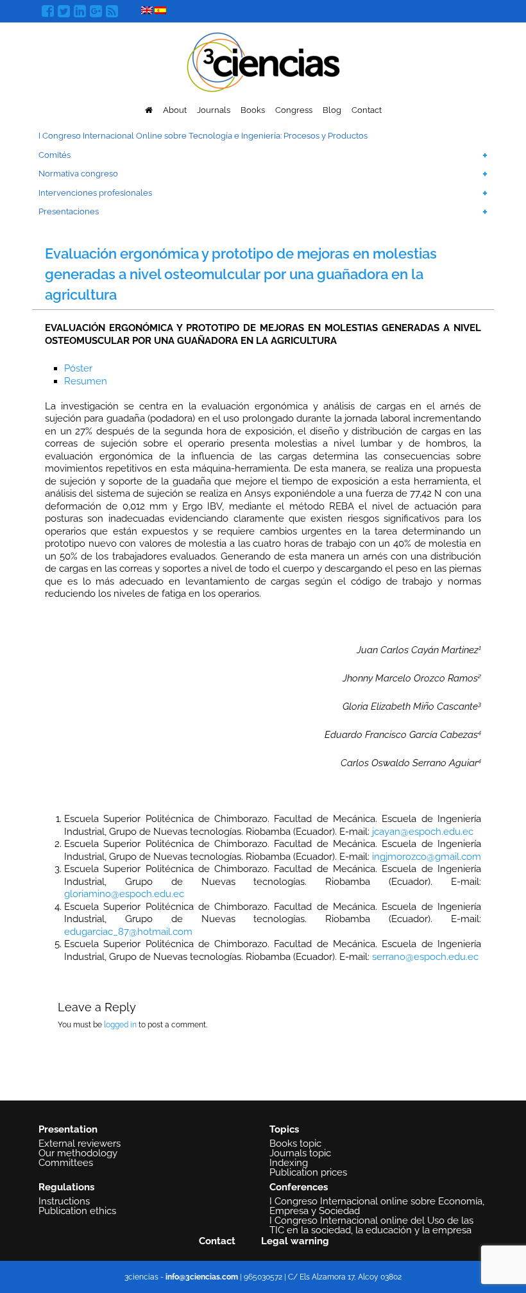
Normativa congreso (78, 173)
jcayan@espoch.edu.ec (422, 831)
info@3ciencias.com (201, 1276)
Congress (293, 110)
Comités (54, 155)
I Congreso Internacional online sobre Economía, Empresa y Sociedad (376, 1206)
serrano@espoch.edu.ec (425, 957)
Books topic (295, 1143)
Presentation (68, 1129)
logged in (120, 1024)
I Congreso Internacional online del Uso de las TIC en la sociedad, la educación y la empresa (371, 1225)
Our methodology (77, 1153)
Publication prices (308, 1172)
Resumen (85, 381)
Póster (78, 368)
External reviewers (79, 1143)
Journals (213, 110)
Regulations (66, 1187)
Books (253, 110)
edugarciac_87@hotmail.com (128, 932)
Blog (332, 110)
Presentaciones (68, 211)
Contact (367, 110)
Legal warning (295, 1241)
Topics (284, 1129)
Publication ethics (77, 1211)
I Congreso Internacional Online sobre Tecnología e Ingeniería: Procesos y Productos (203, 136)
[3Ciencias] (263, 60)
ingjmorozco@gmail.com (426, 856)
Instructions (64, 1201)
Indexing (288, 1163)
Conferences (298, 1187)
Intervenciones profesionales (95, 193)
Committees (65, 1163)
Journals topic (300, 1153)
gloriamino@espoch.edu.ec (124, 894)
